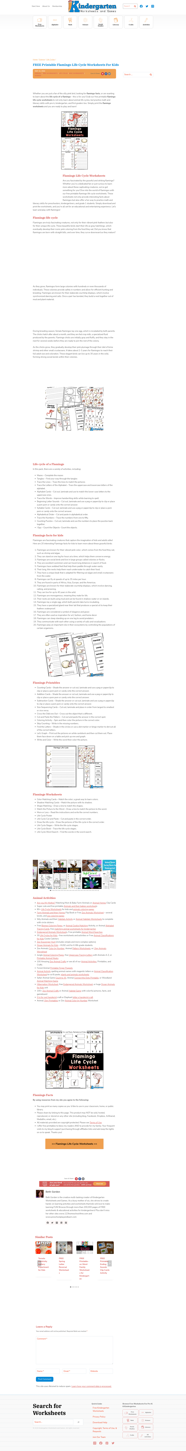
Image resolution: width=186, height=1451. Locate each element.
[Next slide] (114, 874)
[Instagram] (152, 6)
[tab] (50, 890)
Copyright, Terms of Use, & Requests (105, 1430)
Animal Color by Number (76, 1000)
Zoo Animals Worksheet (93, 912)
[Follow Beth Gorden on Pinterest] (66, 1223)
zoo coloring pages (55, 916)
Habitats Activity (65, 919)
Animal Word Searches (91, 932)
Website (94, 1371)
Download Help (100, 1422)
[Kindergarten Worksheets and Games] (92, 6)
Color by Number (56, 948)
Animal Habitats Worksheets (89, 919)
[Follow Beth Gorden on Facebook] (48, 1223)
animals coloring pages (83, 909)
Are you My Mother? (46, 903)
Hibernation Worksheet (47, 984)
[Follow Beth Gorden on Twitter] (52, 1223)
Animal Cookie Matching (77, 925)
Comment (42, 1339)
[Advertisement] (68, 85)
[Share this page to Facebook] (106, 73)
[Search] (78, 1422)
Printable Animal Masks (47, 958)
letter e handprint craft (83, 997)
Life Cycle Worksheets (51, 909)
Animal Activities (88, 961)
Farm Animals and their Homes (51, 912)
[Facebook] (141, 6)
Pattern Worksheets (81, 948)
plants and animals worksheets (75, 974)
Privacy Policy (99, 1416)
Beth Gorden (53, 1191)
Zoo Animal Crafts (58, 961)
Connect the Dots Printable (86, 977)
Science (38, 76)
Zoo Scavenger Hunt (46, 942)
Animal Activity (44, 971)
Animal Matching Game (47, 981)
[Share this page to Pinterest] (102, 73)
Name (40, 1371)
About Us (46, 6)
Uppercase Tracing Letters (81, 955)
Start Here (36, 6)
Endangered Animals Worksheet (51, 932)
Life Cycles (63, 73)
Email (67, 1371)
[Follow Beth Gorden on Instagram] (57, 1223)
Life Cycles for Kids (49, 935)
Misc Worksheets (76, 73)
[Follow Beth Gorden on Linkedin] (61, 1223)
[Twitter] (147, 6)
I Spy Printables (51, 1000)
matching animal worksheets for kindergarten (75, 929)
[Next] (110, 1263)
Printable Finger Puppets (61, 968)
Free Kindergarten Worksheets (101, 1409)
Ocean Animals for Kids (47, 945)
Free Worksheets (50, 73)
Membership (57, 6)
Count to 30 (61, 977)
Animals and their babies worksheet (80, 906)
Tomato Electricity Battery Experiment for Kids (43, 1264)
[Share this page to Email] (109, 73)
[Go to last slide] (34, 874)
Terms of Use (96, 1122)
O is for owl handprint (47, 997)
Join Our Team (99, 1437)
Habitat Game (75, 990)
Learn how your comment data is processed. (91, 1386)
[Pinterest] (107, 1443)
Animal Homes (99, 903)
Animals (38, 73)
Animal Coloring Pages (53, 955)
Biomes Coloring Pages (51, 925)
